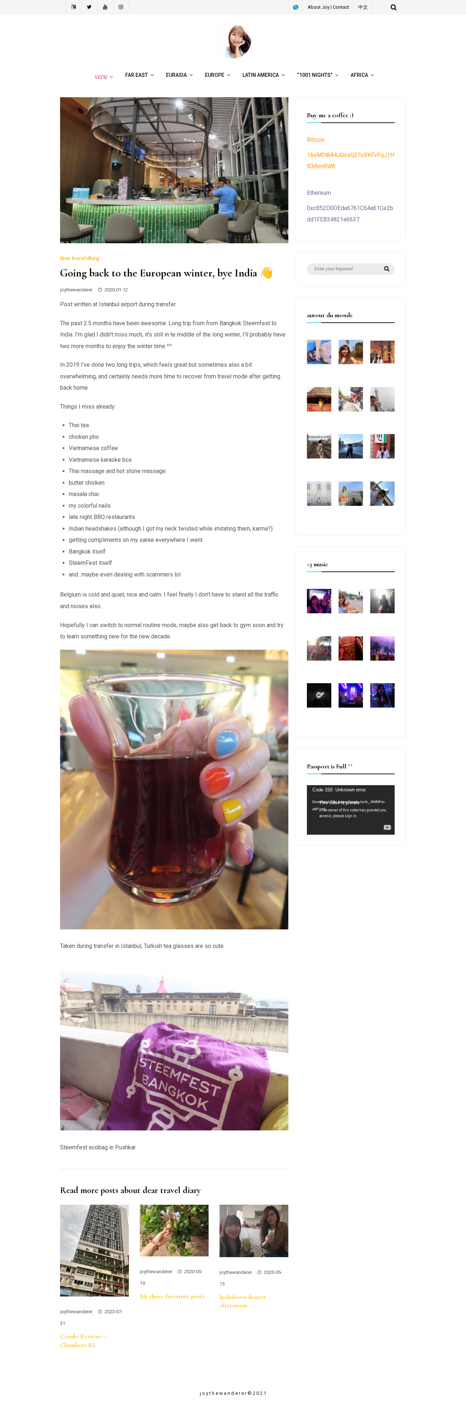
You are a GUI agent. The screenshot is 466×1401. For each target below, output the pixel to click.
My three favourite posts (172, 1296)
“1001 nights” (314, 75)
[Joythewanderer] (233, 56)
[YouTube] (105, 7)
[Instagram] (121, 7)
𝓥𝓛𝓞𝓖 (99, 77)
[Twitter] (90, 7)
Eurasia (176, 75)
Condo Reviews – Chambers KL (83, 1340)
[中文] (74, 7)
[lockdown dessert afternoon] (254, 1255)
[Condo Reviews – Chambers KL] (94, 1294)
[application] (351, 810)
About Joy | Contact (328, 7)
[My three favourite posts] (174, 1254)
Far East (136, 75)
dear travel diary (79, 257)
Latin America (260, 75)
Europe (214, 75)
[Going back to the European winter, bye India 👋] (174, 241)
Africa (359, 75)
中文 (363, 7)
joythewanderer (76, 289)
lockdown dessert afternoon (243, 1301)
